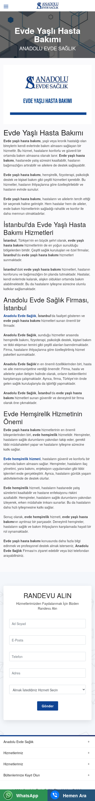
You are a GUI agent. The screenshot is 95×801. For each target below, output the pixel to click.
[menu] (5, 4)
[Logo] (47, 5)
